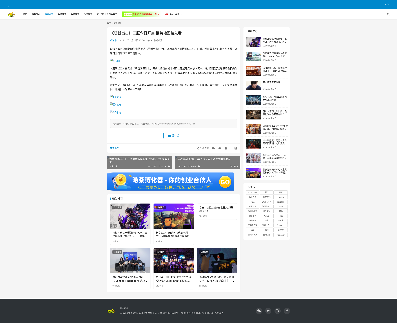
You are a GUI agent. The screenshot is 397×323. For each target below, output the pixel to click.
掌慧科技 (252, 206)
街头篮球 (266, 211)
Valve (266, 216)
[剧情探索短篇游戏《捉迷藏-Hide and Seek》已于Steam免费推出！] (253, 57)
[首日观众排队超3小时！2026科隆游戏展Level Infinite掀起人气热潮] (174, 260)
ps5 (252, 230)
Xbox (281, 206)
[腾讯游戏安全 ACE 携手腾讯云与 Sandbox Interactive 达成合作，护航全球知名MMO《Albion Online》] (130, 260)
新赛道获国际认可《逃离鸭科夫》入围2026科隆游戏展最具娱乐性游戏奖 (172, 234)
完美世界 (252, 216)
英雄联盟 (281, 202)
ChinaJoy (252, 192)
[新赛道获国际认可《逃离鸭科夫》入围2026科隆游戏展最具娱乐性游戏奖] (174, 216)
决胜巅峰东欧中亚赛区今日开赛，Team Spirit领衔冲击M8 (275, 70)
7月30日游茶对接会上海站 (146, 14)
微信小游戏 (252, 211)
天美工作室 (252, 225)
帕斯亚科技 (252, 235)
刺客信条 (281, 235)
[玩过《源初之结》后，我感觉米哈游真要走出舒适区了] (253, 115)
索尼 (281, 192)
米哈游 (281, 220)
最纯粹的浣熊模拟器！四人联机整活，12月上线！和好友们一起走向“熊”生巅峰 (216, 279)
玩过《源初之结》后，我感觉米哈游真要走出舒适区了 (275, 114)
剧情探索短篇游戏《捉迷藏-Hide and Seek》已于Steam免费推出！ (275, 56)
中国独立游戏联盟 (267, 225)
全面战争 (266, 235)
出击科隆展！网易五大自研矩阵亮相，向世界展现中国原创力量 (275, 143)
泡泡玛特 (252, 220)
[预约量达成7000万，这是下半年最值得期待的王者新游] (253, 158)
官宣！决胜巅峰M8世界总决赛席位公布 (216, 209)
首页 (25, 14)
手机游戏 (62, 14)
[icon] (259, 311)
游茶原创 (36, 14)
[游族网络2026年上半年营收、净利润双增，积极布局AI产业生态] (253, 129)
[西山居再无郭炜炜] (253, 86)
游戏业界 (49, 14)
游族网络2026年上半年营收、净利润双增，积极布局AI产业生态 (275, 128)
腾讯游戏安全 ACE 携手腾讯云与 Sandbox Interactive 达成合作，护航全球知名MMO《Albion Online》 (129, 279)
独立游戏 (266, 197)
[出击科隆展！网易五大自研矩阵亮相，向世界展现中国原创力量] (253, 144)
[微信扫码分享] (213, 148)
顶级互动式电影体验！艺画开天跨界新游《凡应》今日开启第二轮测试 (129, 234)
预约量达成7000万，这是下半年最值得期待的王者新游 (275, 157)
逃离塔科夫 (266, 202)
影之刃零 (252, 197)
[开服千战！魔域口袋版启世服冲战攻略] (253, 100)
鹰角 (267, 230)
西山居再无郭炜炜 (271, 82)
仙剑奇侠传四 (267, 206)
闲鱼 (281, 216)
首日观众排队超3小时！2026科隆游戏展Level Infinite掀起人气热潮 (173, 279)
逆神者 (281, 230)
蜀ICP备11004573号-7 (168, 313)
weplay (281, 197)
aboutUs (124, 308)
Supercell (281, 225)
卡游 (267, 220)
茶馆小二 (114, 40)
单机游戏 (75, 14)
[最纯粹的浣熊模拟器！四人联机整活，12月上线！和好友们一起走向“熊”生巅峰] (217, 260)
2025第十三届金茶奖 (107, 14)
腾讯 (267, 192)
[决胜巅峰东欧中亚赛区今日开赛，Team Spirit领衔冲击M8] (253, 71)
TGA (252, 202)
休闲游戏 (88, 14)
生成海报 (204, 148)
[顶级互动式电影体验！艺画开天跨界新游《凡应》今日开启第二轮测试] (130, 216)
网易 (281, 211)
